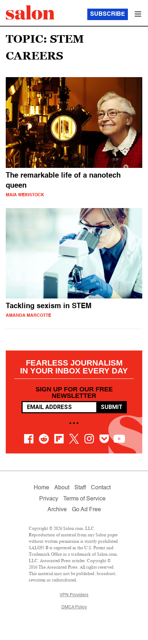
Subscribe (107, 14)
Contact (101, 488)
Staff (80, 488)
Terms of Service (84, 499)
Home (41, 488)
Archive (57, 510)
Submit (111, 407)
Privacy (48, 499)
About (61, 488)
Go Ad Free (86, 510)
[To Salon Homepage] (30, 12)
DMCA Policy (74, 607)
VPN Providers (74, 595)
